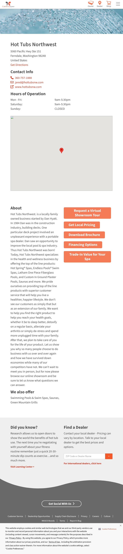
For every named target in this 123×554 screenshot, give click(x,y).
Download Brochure (84, 234)
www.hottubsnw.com (28, 87)
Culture (107, 516)
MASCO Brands (48, 520)
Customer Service (15, 516)
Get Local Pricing (82, 225)
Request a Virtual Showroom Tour (87, 213)
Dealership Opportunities (39, 516)
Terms (62, 520)
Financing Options (83, 244)
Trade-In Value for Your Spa (87, 257)
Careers (95, 516)
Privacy (84, 516)
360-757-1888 (23, 78)
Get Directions (19, 65)
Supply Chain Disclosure (65, 516)
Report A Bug (75, 520)
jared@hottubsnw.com (29, 82)
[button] (107, 529)
